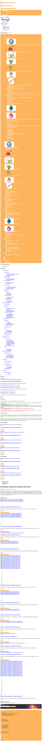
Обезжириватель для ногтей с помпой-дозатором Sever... (10, 534)
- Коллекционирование (24, 51)
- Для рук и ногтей (10, 340)
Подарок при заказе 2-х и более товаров (7, 392)
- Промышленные (22, 88)
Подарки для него (8, 95)
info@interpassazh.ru (6, 29)
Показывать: (2, 498)
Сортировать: (2, 497)
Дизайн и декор (9, 51)
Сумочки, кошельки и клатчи (12, 120)
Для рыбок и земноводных (11, 127)
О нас (3, 712)
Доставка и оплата (8, 261)
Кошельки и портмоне (10, 99)
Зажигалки (8, 97)
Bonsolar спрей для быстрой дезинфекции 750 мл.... (9, 548)
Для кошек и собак (10, 125)
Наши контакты (7, 262)
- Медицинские (23, 84)
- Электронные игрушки (11, 311)
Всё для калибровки (10, 130)
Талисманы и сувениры (11, 77)
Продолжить (3, 5)
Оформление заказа (11, 2)
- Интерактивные (31, 94)
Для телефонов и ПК (10, 133)
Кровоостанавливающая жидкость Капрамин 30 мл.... (10, 602)
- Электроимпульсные (24, 97)
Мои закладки (4, 726)
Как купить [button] (2, 398)
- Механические (17, 122)
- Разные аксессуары (23, 125)
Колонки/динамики (10, 138)
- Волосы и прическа (10, 341)
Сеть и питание (9, 71)
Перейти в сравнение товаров (10, 8)
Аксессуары (7, 128)
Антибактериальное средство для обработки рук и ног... (10, 435)
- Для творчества (17, 94)
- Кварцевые (11, 122)
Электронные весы (10, 88)
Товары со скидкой (5, 732)
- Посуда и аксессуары (17, 58)
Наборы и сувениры (10, 104)
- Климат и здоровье (16, 86)
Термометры (9, 84)
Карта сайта (4, 719)
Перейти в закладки (8, 5)
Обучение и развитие (10, 94)
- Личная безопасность (29, 44)
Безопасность (9, 44)
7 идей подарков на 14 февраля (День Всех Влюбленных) (10, 381)
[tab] (21, 398)
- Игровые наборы (24, 94)
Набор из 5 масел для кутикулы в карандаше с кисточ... (10, 506)
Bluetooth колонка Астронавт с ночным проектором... (10, 450)
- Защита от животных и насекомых (17, 44)
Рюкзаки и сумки (10, 101)
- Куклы (20, 92)
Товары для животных (8, 123)
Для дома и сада (7, 38)
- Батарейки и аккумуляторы (17, 71)
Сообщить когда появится (5, 512)
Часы (7, 122)
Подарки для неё (7, 112)
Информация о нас (5, 259)
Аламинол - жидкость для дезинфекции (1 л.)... (9, 636)
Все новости (2, 378)
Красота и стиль (5, 482)
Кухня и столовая (10, 58)
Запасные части (9, 135)
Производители (5, 731)
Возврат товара (5, 720)
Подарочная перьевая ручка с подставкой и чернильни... (10, 442)
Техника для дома (10, 86)
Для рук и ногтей (5, 483)
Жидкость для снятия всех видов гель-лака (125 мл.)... (10, 614)
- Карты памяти (23, 133)
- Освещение (23, 86)
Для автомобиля (7, 363)
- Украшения (9, 344)
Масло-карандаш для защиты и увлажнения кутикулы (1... (11, 696)
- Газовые (12, 97)
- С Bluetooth (16, 138)
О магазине (7, 260)
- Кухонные (17, 84)
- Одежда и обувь (16, 125)
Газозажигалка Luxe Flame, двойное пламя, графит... (10, 468)
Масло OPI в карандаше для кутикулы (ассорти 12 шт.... (10, 585)
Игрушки (8, 92)
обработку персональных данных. (26, 708)
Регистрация (4, 14)
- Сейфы (34, 44)
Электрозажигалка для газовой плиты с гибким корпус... (11, 474)
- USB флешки (17, 133)
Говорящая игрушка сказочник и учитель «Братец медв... (11, 427)
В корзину (2, 431)
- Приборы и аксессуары (11, 343)
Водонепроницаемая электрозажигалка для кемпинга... (10, 461)
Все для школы (7, 304)
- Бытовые (13, 84)
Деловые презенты (10, 111)
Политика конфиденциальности (8, 714)
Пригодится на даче (10, 64)
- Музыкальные (9, 316)
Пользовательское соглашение (7, 715)
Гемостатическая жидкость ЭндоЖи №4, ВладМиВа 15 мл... (11, 526)
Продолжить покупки (4, 2)
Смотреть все (39, 44)
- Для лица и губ (8, 232)
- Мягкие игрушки (25, 92)
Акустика (6, 136)
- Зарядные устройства (27, 71)
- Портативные (16, 88)
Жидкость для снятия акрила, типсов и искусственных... (10, 645)
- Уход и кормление (31, 125)
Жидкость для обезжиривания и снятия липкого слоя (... (10, 654)
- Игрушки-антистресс (14, 92)
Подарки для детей (8, 89)
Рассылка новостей (5, 727)
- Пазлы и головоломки (11, 317)
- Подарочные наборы (10, 342)
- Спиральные (17, 97)
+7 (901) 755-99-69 (6, 27)
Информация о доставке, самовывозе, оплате (10, 713)
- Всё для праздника (16, 51)
